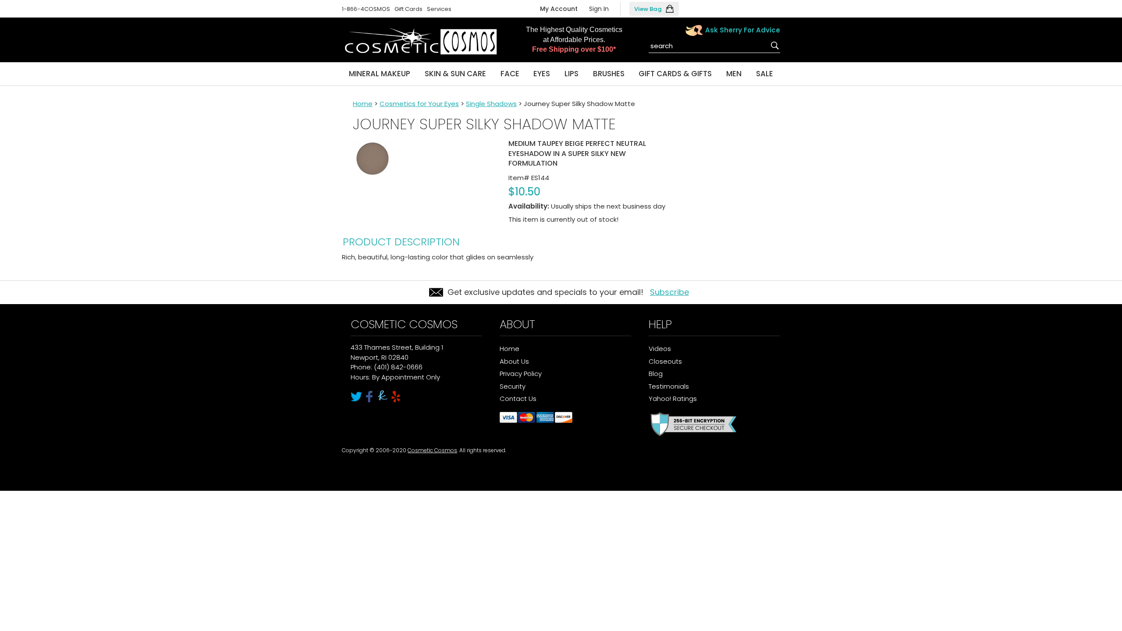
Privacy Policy (521, 373)
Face (510, 73)
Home (363, 103)
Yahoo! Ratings (673, 398)
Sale (764, 73)
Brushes (609, 73)
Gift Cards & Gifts (675, 73)
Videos (660, 348)
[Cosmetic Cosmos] (420, 41)
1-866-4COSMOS (366, 9)
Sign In (599, 8)
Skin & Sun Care (455, 73)
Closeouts (665, 361)
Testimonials (669, 386)
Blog (656, 373)
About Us (514, 361)
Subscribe (669, 292)
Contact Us (518, 398)
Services (439, 9)
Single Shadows (491, 103)
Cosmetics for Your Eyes (419, 103)
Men (734, 73)
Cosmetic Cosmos (432, 450)
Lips (572, 73)
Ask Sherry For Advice (742, 30)
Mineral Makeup (379, 73)
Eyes (541, 73)
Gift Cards (408, 9)
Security (512, 386)
